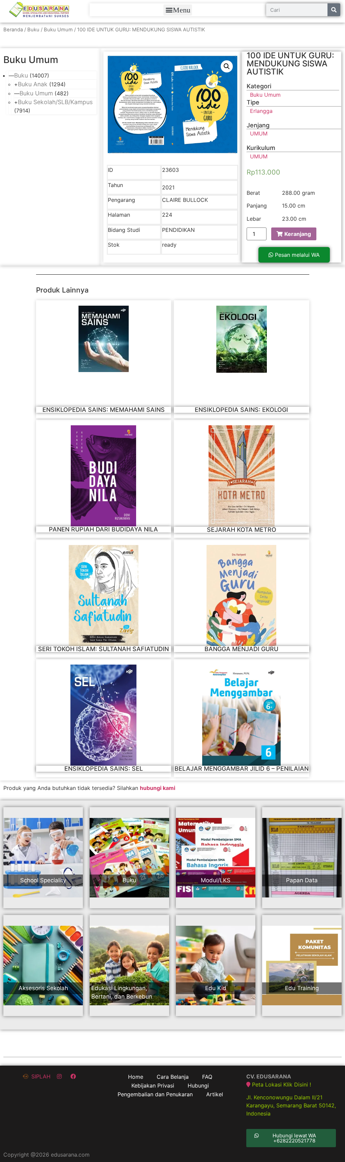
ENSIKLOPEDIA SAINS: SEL (103, 768)
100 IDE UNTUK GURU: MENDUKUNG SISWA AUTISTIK (290, 64)
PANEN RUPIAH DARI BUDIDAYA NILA (103, 529)
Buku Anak (33, 84)
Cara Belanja (173, 1076)
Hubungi (198, 1085)
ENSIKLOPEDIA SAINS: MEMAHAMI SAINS (103, 409)
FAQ (207, 1076)
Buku (33, 30)
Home (135, 1076)
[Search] (333, 9)
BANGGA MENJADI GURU (241, 648)
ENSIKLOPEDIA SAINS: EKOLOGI (241, 409)
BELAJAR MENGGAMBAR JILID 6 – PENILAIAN (242, 768)
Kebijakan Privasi (152, 1085)
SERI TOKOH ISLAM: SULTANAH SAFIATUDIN (103, 648)
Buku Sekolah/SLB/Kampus (55, 101)
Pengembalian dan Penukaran (155, 1094)
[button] (177, 10)
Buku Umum (58, 30)
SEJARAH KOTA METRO (241, 529)
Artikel (214, 1094)
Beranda (13, 30)
